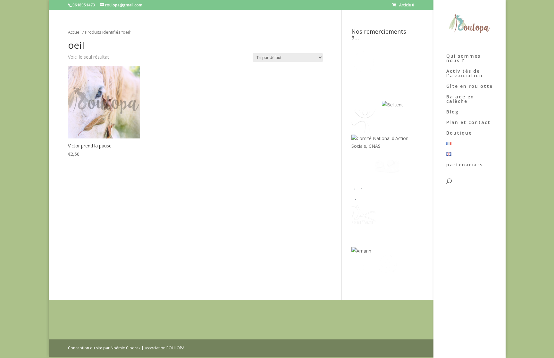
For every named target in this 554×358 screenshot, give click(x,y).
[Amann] (361, 251)
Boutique (459, 133)
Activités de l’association (464, 74)
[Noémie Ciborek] (363, 72)
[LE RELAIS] (363, 199)
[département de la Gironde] (387, 199)
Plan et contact (468, 122)
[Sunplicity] (366, 105)
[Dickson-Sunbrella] (383, 251)
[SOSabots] (363, 277)
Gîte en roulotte (469, 86)
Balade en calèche (460, 99)
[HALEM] (387, 172)
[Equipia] (390, 72)
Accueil (74, 32)
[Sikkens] (387, 225)
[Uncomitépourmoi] (363, 131)
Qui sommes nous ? (463, 58)
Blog (452, 112)
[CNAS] (382, 146)
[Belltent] (392, 105)
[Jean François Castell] (363, 172)
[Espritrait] (363, 225)
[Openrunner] (387, 277)
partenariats (464, 165)
